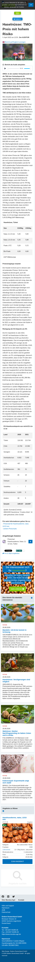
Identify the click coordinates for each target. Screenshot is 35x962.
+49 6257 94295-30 (11, 930)
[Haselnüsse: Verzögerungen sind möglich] (17, 662)
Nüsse (17, 13)
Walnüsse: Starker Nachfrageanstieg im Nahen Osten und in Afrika (17, 733)
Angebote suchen (17, 883)
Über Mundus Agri (8, 900)
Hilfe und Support (8, 906)
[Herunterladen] (30, 541)
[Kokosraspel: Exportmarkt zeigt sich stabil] (17, 764)
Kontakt (21, 900)
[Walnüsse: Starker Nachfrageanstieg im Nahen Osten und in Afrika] (17, 714)
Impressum (5, 908)
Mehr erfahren (16, 589)
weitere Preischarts (10, 529)
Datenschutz (6, 912)
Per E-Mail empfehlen (11, 553)
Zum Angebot (17, 861)
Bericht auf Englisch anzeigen (15, 42)
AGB (3, 910)
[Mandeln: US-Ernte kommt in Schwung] (17, 613)
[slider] (13, 68)
